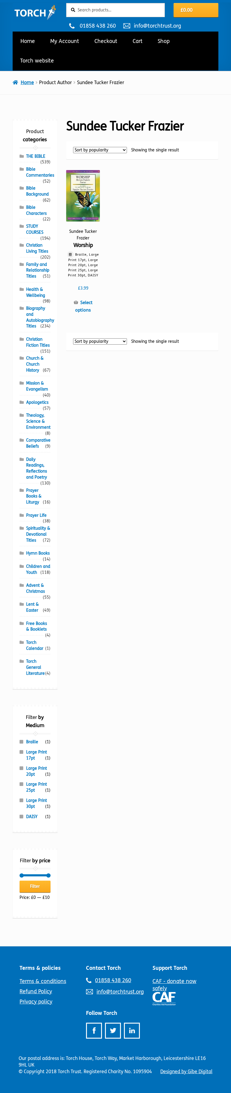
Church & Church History (35, 364)
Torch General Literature (35, 667)
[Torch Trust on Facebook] (94, 1031)
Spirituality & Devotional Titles (38, 534)
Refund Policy (36, 991)
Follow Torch (101, 1013)
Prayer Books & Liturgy (34, 496)
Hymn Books (38, 553)
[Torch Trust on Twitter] (113, 1031)
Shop (164, 41)
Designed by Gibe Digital (186, 1071)
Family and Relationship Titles (37, 270)
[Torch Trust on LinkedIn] (132, 1031)
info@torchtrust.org (157, 26)
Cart (138, 41)
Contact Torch (103, 968)
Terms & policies (40, 968)
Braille (32, 741)
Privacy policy (36, 1001)
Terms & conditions (43, 981)
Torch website (37, 60)
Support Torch (169, 968)
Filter (35, 886)
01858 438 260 (97, 26)
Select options (83, 306)
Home (27, 41)
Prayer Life (36, 515)
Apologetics (37, 402)
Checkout (105, 41)
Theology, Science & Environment (38, 421)
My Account (64, 41)
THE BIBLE (35, 156)
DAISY (32, 816)
